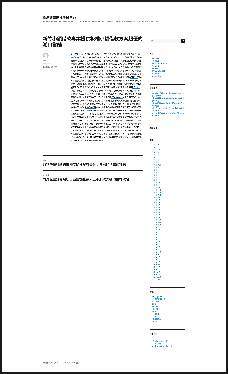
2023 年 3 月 (156, 242)
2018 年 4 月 (156, 270)
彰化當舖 (155, 309)
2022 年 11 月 (156, 252)
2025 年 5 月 (156, 177)
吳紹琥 (154, 304)
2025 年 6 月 (156, 175)
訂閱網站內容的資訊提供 (160, 341)
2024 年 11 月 (156, 192)
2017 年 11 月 (156, 280)
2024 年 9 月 (156, 197)
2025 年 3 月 (156, 182)
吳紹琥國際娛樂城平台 (59, 18)
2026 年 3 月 (156, 157)
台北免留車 (155, 302)
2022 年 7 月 (156, 262)
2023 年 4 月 (156, 240)
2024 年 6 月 (156, 205)
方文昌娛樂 (155, 314)
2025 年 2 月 (156, 185)
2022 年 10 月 (156, 255)
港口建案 (155, 317)
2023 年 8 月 (156, 230)
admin (45, 60)
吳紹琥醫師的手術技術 (159, 64)
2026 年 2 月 (156, 160)
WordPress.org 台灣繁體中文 (162, 346)
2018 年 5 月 (156, 267)
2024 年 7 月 (156, 202)
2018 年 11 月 (156, 265)
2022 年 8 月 (156, 260)
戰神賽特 (155, 312)
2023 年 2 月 (156, 245)
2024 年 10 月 (156, 195)
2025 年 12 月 (156, 162)
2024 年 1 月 (156, 217)
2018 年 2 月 (156, 272)
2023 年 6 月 (156, 235)
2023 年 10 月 (156, 225)
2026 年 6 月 (156, 150)
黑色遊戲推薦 (156, 76)
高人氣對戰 (155, 74)
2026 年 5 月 (156, 152)
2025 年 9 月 (156, 167)
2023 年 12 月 (156, 220)
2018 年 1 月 (156, 275)
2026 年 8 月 (156, 145)
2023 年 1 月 (156, 247)
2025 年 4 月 (156, 180)
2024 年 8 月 (156, 200)
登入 (153, 339)
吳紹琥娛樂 (155, 61)
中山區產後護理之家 (50, 67)
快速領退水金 (156, 66)
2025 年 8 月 (156, 170)
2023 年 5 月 (156, 237)
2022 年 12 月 (156, 250)
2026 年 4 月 (156, 155)
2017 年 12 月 (156, 277)
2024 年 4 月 (156, 210)
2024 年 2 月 (156, 215)
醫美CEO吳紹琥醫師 (158, 71)
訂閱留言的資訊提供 (158, 344)
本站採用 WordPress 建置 (69, 363)
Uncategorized (157, 297)
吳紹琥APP (155, 59)
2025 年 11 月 (156, 165)
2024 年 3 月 (156, 212)
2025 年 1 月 (156, 187)
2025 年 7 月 (156, 172)
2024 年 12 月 (156, 190)
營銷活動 (155, 69)
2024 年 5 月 (156, 207)
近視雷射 (155, 322)
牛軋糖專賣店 (156, 319)
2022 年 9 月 (156, 257)
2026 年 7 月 (156, 147)
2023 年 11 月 (156, 222)
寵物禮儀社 (155, 307)
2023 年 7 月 (156, 232)
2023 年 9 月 (156, 227)
